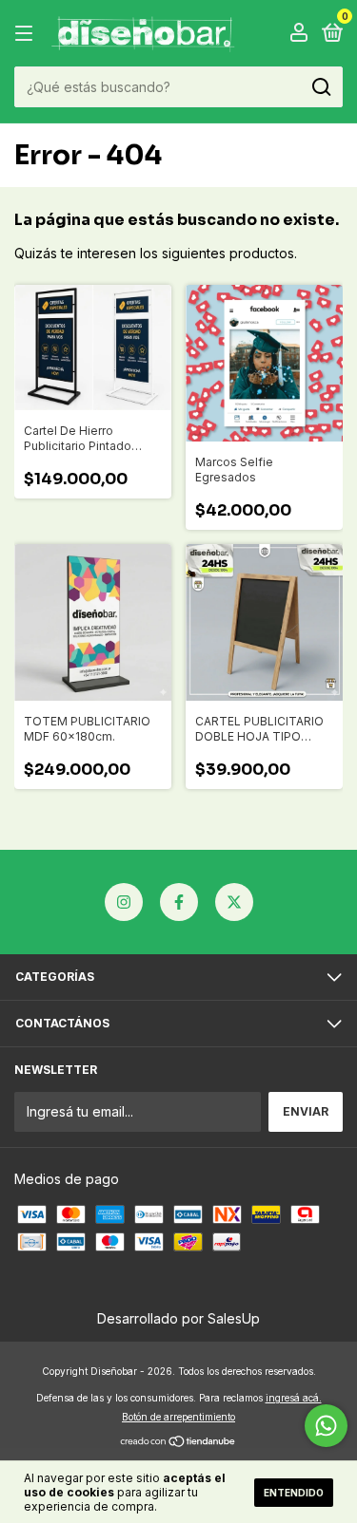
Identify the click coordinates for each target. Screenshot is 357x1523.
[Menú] (27, 33)
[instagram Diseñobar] (124, 902)
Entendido (294, 1492)
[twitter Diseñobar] (234, 902)
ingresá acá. (294, 1397)
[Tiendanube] (178, 1443)
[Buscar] (320, 87)
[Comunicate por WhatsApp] (326, 1425)
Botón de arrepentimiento (178, 1416)
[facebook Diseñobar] (179, 902)
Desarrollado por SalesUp (178, 1318)
